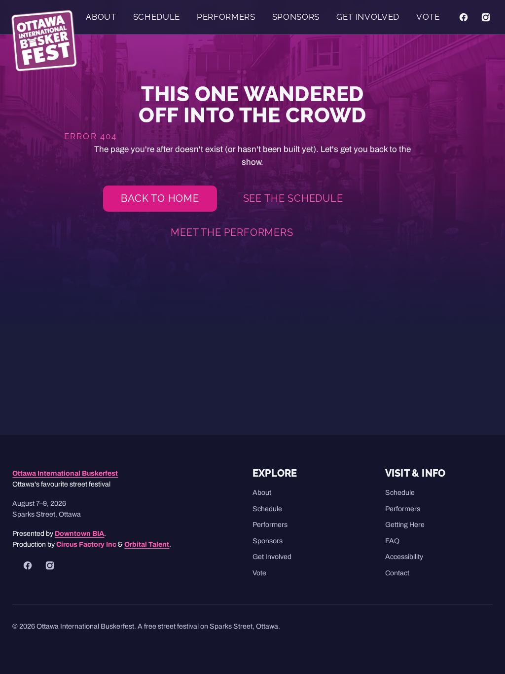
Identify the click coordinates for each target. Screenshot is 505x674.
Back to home (160, 198)
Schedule (156, 17)
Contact (397, 573)
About (101, 17)
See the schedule (293, 198)
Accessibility (404, 557)
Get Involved (367, 17)
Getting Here (405, 524)
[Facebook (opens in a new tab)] (463, 17)
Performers (226, 17)
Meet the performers (232, 232)
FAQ (392, 541)
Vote (428, 17)
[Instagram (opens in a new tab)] (486, 17)
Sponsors (296, 17)
